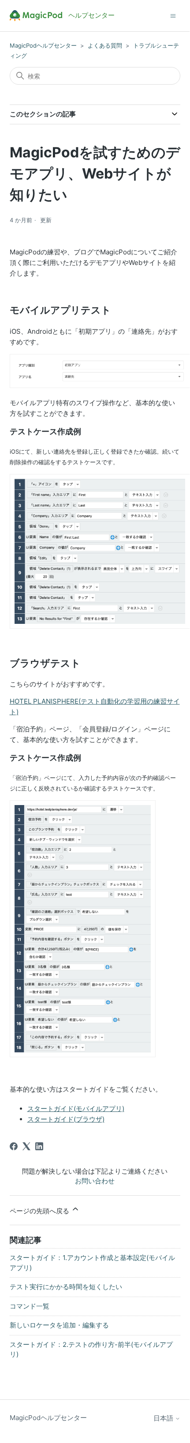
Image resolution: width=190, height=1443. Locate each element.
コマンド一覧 (29, 1306)
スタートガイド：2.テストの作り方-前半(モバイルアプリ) (91, 1349)
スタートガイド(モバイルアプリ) (75, 1108)
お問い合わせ (95, 1181)
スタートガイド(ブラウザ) (65, 1119)
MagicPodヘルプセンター (43, 45)
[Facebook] (14, 1146)
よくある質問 (105, 45)
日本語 (164, 1418)
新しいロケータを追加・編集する (59, 1325)
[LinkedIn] (39, 1146)
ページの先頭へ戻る (40, 1211)
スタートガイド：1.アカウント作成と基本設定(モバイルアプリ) (92, 1262)
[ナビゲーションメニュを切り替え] (173, 15)
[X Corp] (26, 1146)
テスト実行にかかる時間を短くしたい (66, 1287)
